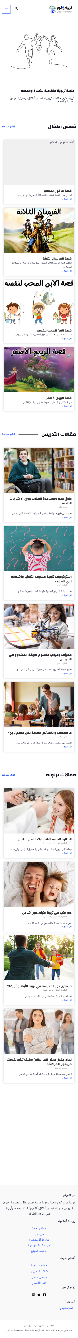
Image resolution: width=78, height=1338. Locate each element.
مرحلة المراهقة (61, 1068)
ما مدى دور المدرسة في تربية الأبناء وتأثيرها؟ (39, 986)
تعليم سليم (62, 507)
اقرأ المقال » (67, 199)
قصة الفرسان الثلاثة (57, 259)
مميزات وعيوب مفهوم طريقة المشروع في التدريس (40, 657)
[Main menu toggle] (6, 9)
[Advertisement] (39, 1145)
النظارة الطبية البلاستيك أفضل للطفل (45, 839)
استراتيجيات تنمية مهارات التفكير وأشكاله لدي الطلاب (41, 579)
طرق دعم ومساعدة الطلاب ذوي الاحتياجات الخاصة (40, 501)
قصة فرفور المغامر (58, 191)
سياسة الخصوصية (39, 1245)
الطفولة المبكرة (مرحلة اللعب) (55, 843)
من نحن (39, 1234)
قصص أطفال (39, 1277)
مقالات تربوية (39, 1265)
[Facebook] (44, 1294)
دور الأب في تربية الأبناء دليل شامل (47, 913)
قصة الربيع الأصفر (59, 398)
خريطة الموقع (39, 1251)
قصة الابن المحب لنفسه (54, 331)
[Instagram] (33, 1294)
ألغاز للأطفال (39, 1283)
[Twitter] (39, 1294)
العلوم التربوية (61, 585)
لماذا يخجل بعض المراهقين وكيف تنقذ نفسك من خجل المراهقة (39, 1062)
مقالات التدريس (39, 1271)
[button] (16, 9)
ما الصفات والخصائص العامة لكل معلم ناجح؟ (40, 733)
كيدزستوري (66, 1308)
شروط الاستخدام (39, 1240)
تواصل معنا (39, 1229)
